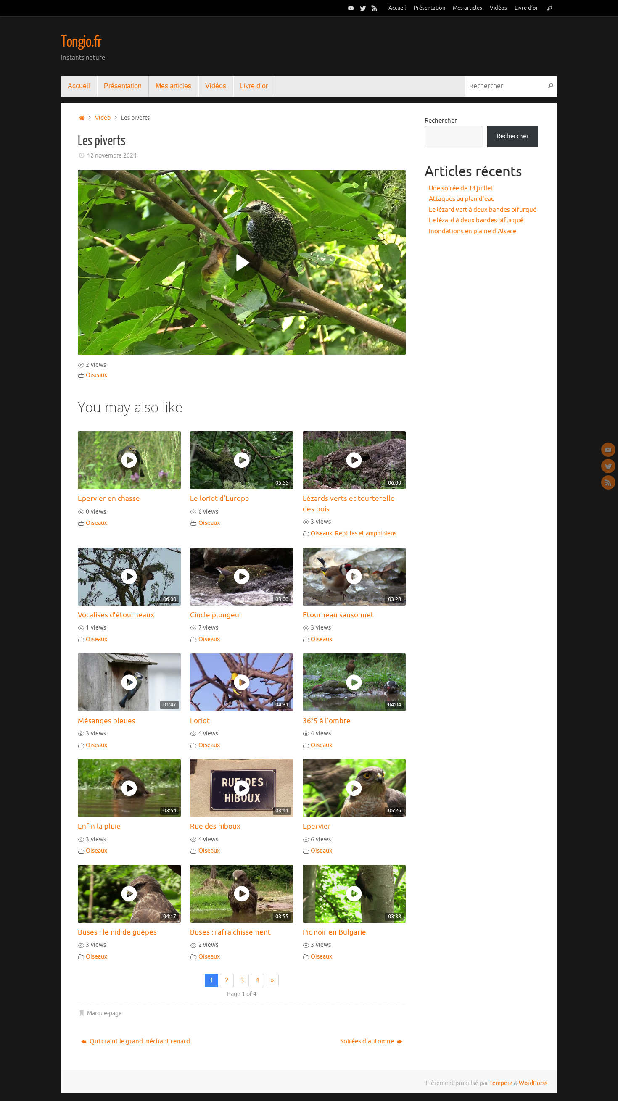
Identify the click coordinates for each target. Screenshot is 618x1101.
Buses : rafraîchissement (230, 932)
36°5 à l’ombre (327, 720)
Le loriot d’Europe (219, 498)
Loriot (200, 720)
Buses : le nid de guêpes (117, 932)
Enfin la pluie (99, 826)
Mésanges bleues (106, 720)
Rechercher (441, 121)
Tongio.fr (81, 42)
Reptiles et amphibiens (365, 533)
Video (103, 117)
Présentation (429, 8)
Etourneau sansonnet (338, 615)
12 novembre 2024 (112, 155)
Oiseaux (96, 375)
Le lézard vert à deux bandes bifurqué (482, 210)
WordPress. (534, 1083)
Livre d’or (526, 8)
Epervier (317, 826)
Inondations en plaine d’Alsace (472, 231)
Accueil (397, 8)
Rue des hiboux (215, 826)
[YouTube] (351, 8)
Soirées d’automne (367, 1042)
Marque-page (104, 1013)
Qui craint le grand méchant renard (139, 1042)
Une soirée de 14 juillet (461, 188)
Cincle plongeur (216, 615)
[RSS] (374, 8)
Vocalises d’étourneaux (116, 615)
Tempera (500, 1083)
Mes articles (467, 8)
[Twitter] (363, 8)
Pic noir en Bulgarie (334, 932)
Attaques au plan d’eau (462, 199)
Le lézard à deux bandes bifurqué (476, 220)
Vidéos (498, 8)
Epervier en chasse (109, 498)
